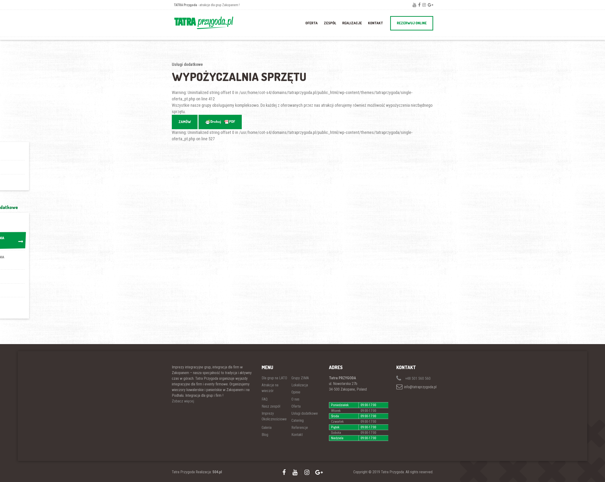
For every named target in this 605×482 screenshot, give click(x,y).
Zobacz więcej (183, 401)
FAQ (265, 399)
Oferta (296, 406)
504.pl (217, 472)
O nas (295, 399)
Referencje (299, 427)
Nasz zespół (271, 406)
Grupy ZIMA (300, 378)
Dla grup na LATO (274, 378)
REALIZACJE (352, 23)
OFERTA (311, 23)
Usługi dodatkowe (304, 413)
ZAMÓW (184, 121)
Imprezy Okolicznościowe (274, 416)
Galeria (267, 427)
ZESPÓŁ (330, 23)
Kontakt (375, 23)
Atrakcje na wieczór (270, 388)
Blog (265, 434)
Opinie (295, 392)
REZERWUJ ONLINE (412, 23)
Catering (297, 420)
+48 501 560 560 (417, 378)
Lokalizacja (299, 385)
